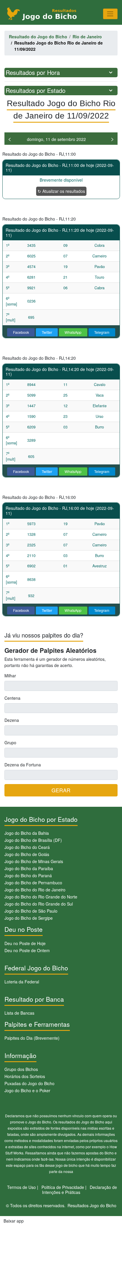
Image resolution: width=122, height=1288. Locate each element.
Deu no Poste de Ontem (27, 950)
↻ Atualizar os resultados (61, 191)
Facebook (21, 332)
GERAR (61, 790)
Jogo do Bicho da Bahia (26, 833)
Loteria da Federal (21, 982)
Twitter (47, 332)
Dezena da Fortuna (22, 765)
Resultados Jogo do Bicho (92, 1205)
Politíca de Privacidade (62, 1187)
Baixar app (14, 1221)
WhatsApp (73, 332)
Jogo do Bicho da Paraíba (28, 868)
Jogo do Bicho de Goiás (26, 854)
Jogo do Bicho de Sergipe (28, 918)
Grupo (10, 742)
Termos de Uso (21, 1187)
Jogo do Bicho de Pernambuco (33, 883)
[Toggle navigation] (110, 14)
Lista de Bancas (19, 1013)
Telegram (101, 332)
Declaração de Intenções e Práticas (79, 1189)
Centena (12, 698)
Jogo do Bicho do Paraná (28, 875)
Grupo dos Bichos (21, 1069)
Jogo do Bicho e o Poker (27, 1090)
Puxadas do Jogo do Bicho (29, 1083)
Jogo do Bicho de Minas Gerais (33, 861)
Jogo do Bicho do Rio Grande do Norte (40, 897)
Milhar (10, 675)
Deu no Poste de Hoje (25, 943)
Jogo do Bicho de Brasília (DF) (33, 840)
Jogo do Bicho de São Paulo (30, 911)
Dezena (11, 720)
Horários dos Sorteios (24, 1076)
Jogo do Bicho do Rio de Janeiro (34, 890)
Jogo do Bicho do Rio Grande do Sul (38, 904)
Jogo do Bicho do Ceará (27, 847)
